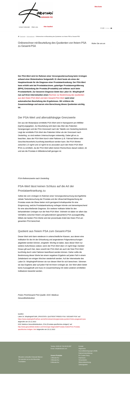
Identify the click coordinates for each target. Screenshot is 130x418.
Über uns (34, 27)
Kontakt (81, 346)
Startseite (22, 36)
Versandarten (83, 360)
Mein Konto (98, 6)
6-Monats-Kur (55, 362)
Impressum (82, 358)
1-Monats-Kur (55, 358)
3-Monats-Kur (55, 360)
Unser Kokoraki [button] (24, 27)
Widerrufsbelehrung (85, 362)
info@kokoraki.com (61, 348)
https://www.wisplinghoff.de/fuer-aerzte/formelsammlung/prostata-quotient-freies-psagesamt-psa (52, 319)
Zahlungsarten (83, 364)
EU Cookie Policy (84, 355)
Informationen (30, 36)
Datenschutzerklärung (85, 353)
